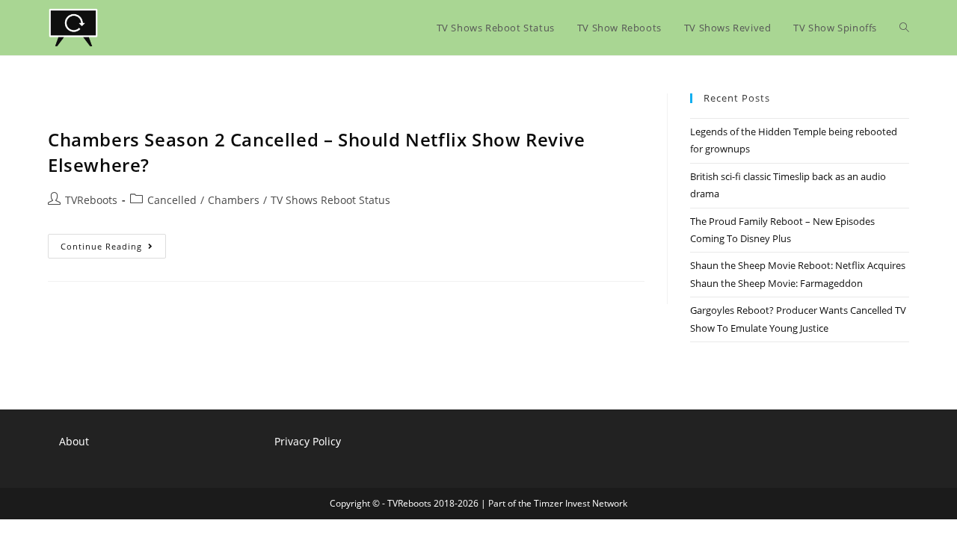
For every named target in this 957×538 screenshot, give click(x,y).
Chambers (233, 200)
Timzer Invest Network (580, 503)
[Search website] (904, 27)
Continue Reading (113, 249)
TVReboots (91, 200)
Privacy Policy (307, 441)
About (74, 441)
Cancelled (172, 200)
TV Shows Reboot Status (330, 200)
